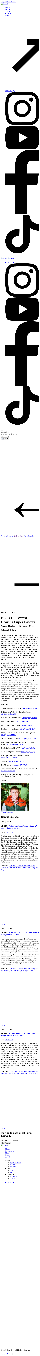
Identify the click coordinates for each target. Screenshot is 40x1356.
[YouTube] (22, 149)
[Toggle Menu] (2, 430)
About (7, 11)
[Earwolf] (4, 4)
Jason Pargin (9, 832)
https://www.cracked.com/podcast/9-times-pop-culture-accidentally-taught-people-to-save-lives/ (19, 1072)
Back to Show (19, 536)
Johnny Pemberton (7, 812)
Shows (7, 8)
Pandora (13, 1165)
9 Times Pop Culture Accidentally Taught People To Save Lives (18, 1034)
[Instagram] (22, 125)
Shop (7, 1153)
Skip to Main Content (8, 2)
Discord (12, 1178)
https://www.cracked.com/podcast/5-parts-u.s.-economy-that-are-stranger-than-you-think (19, 969)
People (7, 10)
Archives (13, 1167)
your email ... (5, 1141)
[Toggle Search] (20, 259)
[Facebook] (22, 214)
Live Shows (9, 1151)
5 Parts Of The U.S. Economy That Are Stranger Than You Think (20, 934)
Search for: (5, 432)
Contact (8, 13)
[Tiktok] (22, 253)
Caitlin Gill (9, 1040)
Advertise (13, 1176)
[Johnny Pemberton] (15, 810)
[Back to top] (12, 1354)
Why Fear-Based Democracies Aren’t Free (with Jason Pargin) (19, 827)
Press (11, 1173)
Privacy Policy (6, 1354)
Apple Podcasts (15, 1163)
